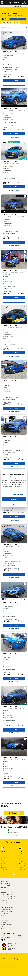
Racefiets (21, 862)
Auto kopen (4, 854)
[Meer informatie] (26, 27)
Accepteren (14, 499)
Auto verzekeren (5, 866)
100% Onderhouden (6, 903)
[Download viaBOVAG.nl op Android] (5, 940)
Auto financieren (5, 864)
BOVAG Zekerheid (5, 883)
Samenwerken (5, 913)
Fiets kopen (22, 854)
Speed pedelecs (23, 858)
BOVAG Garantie (5, 885)
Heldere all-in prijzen (6, 900)
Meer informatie (18, 494)
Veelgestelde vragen (6, 924)
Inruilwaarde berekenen (7, 862)
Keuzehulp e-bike (23, 867)
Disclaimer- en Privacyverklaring (9, 959)
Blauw (11, 22)
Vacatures (15, 963)
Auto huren (4, 867)
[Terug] (2, 9)
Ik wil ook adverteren (6, 911)
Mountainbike (22, 864)
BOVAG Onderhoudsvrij (7, 888)
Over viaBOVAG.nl (5, 955)
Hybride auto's (5, 858)
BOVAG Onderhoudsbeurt (8, 896)
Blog (2, 926)
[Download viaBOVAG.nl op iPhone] (2, 940)
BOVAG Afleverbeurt (6, 894)
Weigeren (14, 504)
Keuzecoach (4, 869)
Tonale (16, 22)
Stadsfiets (21, 860)
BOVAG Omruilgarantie (15, 6)
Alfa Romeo (4, 22)
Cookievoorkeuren (6, 963)
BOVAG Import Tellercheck (8, 890)
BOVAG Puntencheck (6, 898)
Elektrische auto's (5, 856)
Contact (3, 916)
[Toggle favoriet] (25, 32)
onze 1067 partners (12, 477)
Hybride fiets (22, 866)
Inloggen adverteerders (7, 909)
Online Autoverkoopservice (8, 860)
